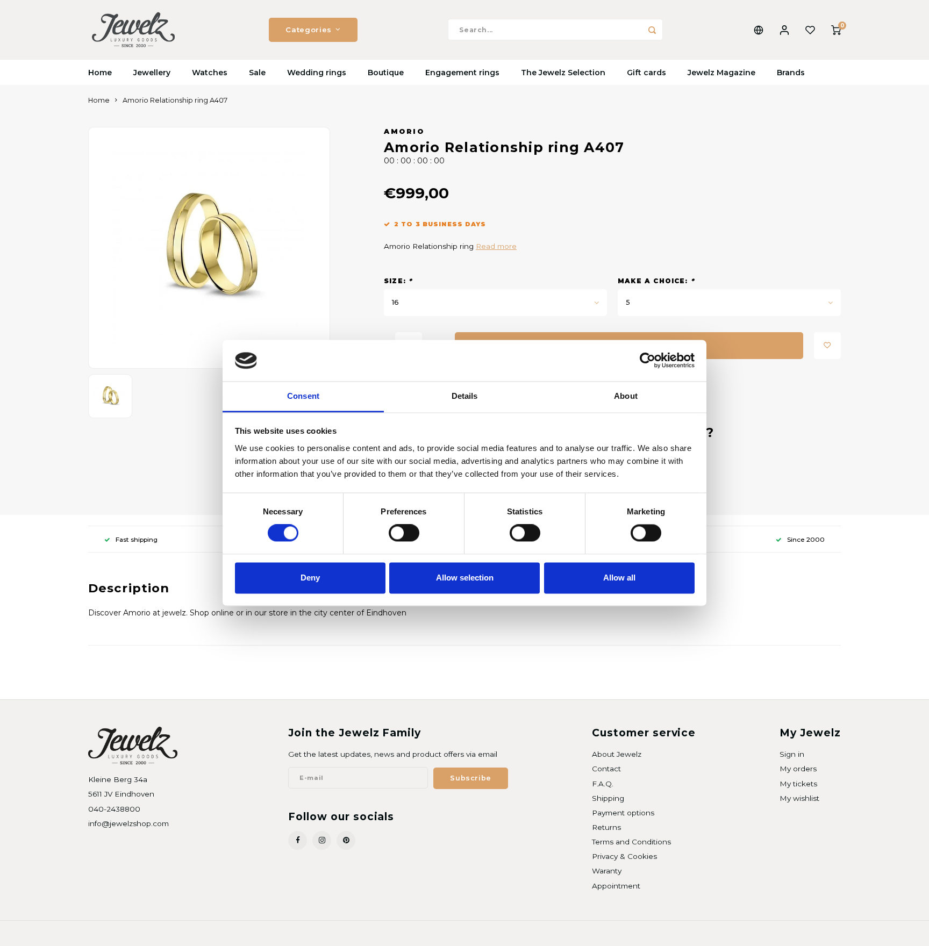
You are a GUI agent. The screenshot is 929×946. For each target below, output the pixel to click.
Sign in (792, 754)
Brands (791, 72)
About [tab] (626, 395)
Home (100, 72)
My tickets (798, 783)
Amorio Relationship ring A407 (175, 100)
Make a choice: (656, 281)
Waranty (606, 870)
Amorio (404, 131)
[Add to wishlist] (827, 345)
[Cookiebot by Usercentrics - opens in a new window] (648, 361)
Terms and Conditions (631, 841)
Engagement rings (462, 72)
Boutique (386, 72)
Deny (310, 577)
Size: (398, 281)
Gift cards (646, 72)
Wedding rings (316, 72)
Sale (257, 72)
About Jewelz (616, 754)
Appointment (616, 886)
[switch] (404, 533)
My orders (798, 768)
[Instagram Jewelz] (321, 840)
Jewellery (151, 72)
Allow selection (465, 577)
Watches (209, 72)
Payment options (623, 812)
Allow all (619, 577)
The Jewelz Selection (563, 72)
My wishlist (799, 798)
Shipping (608, 798)
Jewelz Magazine (721, 72)
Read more (496, 246)
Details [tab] (465, 395)
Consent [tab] (303, 395)
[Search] (652, 29)
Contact (606, 768)
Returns (606, 827)
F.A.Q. (602, 783)
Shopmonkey (226, 933)
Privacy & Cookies (624, 856)
